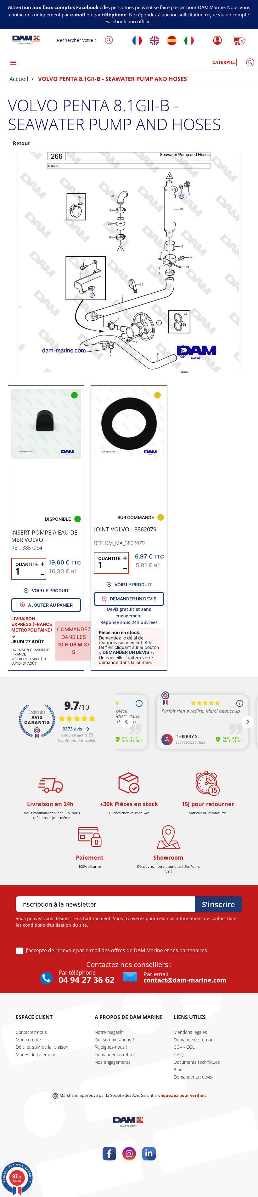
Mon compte (28, 1040)
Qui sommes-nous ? (114, 1040)
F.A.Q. (179, 1054)
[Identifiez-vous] (215, 40)
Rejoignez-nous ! (111, 1047)
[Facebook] (109, 1154)
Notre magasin (109, 1032)
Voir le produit (50, 590)
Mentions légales (190, 1032)
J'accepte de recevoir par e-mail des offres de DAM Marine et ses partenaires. (117, 950)
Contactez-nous (31, 1032)
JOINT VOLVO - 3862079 (125, 529)
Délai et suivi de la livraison (42, 1047)
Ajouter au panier (50, 605)
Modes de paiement (35, 1054)
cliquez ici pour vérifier (181, 1095)
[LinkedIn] (149, 1154)
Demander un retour (115, 1054)
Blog (178, 1070)
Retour (21, 143)
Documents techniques (197, 1062)
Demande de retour (193, 1040)
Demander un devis (133, 598)
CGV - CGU (184, 1047)
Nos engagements (113, 1062)
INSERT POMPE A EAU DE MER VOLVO (44, 536)
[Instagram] (129, 1154)
